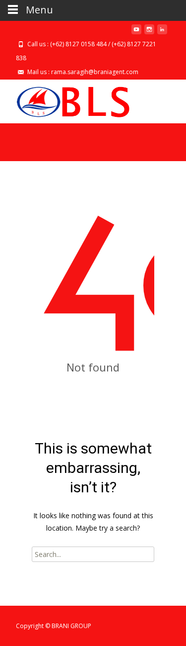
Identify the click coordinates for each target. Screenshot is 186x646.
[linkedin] (162, 33)
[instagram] (149, 33)
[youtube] (136, 33)
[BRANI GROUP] (64, 99)
